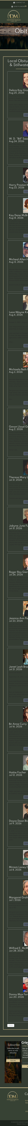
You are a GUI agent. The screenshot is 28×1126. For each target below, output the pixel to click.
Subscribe (13, 1060)
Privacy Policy (21, 1124)
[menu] (25, 6)
